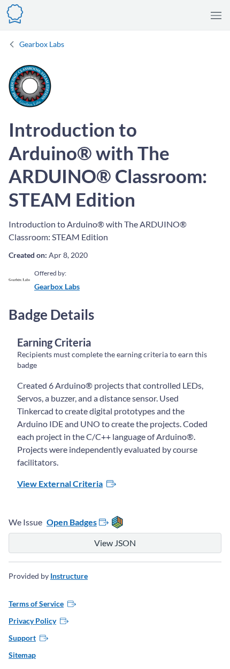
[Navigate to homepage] (15, 12)
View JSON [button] (115, 543)
